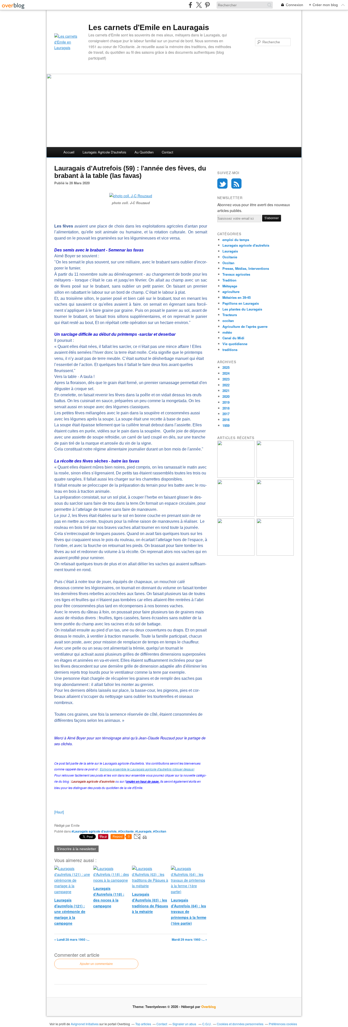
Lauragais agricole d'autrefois (104, 152)
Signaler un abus (184, 1024)
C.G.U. (206, 1024)
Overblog (208, 1006)
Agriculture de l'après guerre (244, 326)
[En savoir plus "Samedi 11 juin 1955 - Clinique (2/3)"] (275, 476)
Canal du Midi (233, 337)
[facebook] (190, 5)
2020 (226, 396)
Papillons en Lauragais (240, 303)
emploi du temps (235, 239)
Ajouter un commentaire (96, 964)
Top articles (143, 1024)
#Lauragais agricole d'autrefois (94, 831)
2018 (226, 408)
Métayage (229, 286)
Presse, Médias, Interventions (245, 268)
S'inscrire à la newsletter (76, 849)
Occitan (228, 262)
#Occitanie (126, 831)
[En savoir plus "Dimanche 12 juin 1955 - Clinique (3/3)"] (236, 476)
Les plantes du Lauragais (242, 309)
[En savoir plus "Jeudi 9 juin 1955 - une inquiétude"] (275, 515)
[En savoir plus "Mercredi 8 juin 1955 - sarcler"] (236, 554)
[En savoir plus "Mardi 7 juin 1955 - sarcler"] (275, 554)
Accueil (68, 152)
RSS (236, 183)
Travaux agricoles (236, 274)
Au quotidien (144, 152)
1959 (226, 425)
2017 (226, 413)
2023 (226, 379)
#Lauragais (143, 831)
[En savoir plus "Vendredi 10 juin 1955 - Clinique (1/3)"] (236, 515)
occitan (228, 320)
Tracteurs (229, 314)
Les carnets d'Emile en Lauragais (148, 27)
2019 (226, 402)
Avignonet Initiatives (85, 1024)
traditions (229, 349)
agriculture (230, 291)
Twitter (222, 183)
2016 (226, 419)
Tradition (229, 280)
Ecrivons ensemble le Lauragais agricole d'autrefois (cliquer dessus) (147, 769)
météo (227, 332)
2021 (226, 390)
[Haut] (59, 811)
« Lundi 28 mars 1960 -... (71, 939)
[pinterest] (207, 5)
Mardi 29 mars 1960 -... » (189, 939)
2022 (226, 385)
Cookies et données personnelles (240, 1024)
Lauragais (230, 251)
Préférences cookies (283, 1024)
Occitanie (229, 257)
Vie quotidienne (234, 343)
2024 (226, 373)
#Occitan (159, 831)
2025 (226, 367)
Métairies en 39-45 (236, 297)
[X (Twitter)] (199, 5)
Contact (167, 152)
